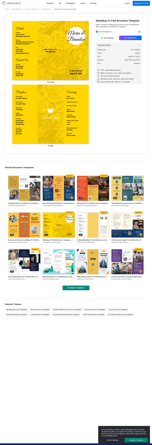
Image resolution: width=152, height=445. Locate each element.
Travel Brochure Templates (118, 309)
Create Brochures (17, 9)
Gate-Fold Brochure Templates (93, 314)
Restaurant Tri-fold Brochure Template (92, 203)
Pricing (93, 3)
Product (50, 3)
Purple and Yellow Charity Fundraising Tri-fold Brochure (127, 277)
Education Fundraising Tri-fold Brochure (58, 203)
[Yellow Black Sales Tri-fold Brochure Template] (93, 261)
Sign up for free (141, 3)
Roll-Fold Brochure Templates (95, 309)
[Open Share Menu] (139, 31)
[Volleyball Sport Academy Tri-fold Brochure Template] (24, 188)
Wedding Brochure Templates (16, 309)
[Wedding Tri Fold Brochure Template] (59, 225)
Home (7, 9)
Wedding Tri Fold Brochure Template (57, 240)
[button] (107, 38)
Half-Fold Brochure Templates (16, 314)
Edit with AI (132, 38)
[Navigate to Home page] (11, 3)
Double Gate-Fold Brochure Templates (66, 314)
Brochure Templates (32, 9)
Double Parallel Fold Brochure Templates (67, 309)
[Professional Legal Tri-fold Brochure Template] (127, 225)
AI (59, 3)
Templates (70, 3)
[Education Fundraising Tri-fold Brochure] (59, 188)
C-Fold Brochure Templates (40, 314)
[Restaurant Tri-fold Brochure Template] (93, 188)
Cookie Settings (112, 440)
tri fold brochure (46, 9)
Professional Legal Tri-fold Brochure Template (127, 240)
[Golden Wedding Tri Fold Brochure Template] (93, 225)
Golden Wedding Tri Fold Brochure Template (93, 240)
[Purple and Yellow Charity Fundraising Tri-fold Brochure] (127, 261)
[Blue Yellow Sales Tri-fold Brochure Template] (24, 261)
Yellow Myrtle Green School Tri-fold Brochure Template (127, 203)
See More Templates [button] (76, 288)
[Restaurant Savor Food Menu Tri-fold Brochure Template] (24, 225)
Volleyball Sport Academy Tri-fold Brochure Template (24, 203)
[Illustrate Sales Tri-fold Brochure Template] (59, 261)
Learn (82, 3)
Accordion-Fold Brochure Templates (120, 314)
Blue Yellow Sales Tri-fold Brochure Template (24, 277)
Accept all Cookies (136, 440)
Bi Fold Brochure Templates (40, 309)
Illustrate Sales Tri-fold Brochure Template (59, 277)
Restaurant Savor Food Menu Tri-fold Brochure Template (24, 240)
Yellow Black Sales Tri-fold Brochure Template (93, 277)
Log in (127, 3)
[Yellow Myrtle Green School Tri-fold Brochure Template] (127, 188)
